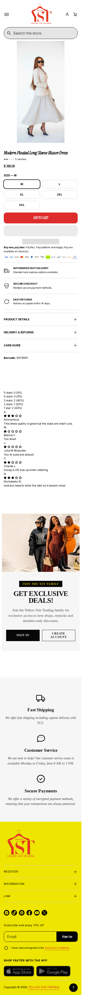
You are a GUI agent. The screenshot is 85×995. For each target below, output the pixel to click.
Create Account (59, 635)
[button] (41, 230)
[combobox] (40, 33)
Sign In (23, 635)
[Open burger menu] (6, 14)
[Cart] (75, 14)
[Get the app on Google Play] (53, 971)
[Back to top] (73, 987)
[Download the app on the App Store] (19, 971)
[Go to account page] (67, 14)
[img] (12, 415)
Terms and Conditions (57, 947)
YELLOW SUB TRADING (44, 987)
